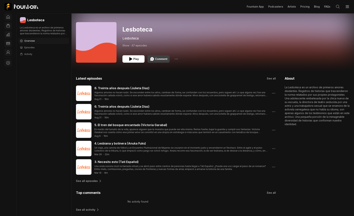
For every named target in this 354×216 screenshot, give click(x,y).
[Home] (8, 17)
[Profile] (8, 52)
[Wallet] (8, 43)
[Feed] (8, 25)
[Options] (176, 59)
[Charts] (8, 34)
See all (271, 78)
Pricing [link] (305, 6)
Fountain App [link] (255, 6)
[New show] (8, 63)
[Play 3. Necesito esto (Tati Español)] (83, 167)
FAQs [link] (327, 6)
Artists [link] (292, 6)
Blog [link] (317, 6)
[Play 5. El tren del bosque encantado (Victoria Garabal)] (83, 130)
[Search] (337, 6)
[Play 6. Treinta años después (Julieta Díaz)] (83, 93)
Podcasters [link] (275, 6)
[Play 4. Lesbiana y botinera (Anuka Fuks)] (83, 148)
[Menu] (347, 6)
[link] (21, 6)
